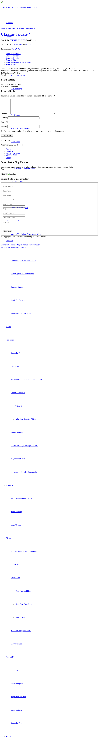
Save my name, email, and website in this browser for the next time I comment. (34, 131)
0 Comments (18, 44)
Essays (8, 28)
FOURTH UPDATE (18, 40)
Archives (4, 145)
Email (4, 122)
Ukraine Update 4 (15, 34)
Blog (3, 28)
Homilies (9, 151)
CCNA (29, 44)
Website (4, 126)
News (8, 156)
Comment (5, 113)
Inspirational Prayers (13, 153)
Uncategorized (30, 28)
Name (4, 118)
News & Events (18, 28)
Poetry (8, 158)
